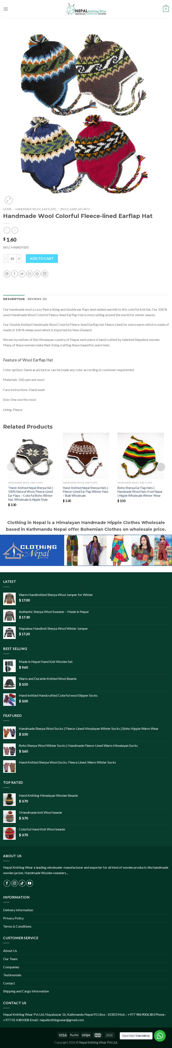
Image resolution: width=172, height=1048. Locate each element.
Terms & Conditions (17, 926)
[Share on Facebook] (14, 273)
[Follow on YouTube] (29, 883)
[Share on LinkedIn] (44, 273)
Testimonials (12, 975)
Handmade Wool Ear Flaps (36, 209)
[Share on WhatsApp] (7, 273)
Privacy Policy (13, 918)
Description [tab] (14, 299)
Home (7, 209)
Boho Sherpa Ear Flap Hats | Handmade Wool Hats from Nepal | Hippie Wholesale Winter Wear (139, 491)
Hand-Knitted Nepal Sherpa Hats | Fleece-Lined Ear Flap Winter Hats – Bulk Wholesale (85, 491)
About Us (10, 951)
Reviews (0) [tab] (37, 299)
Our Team (10, 959)
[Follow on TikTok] (22, 883)
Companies (11, 967)
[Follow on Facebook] (7, 883)
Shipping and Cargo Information (26, 991)
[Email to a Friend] (29, 273)
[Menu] (5, 9)
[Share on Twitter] (22, 273)
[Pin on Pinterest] (37, 273)
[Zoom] (9, 200)
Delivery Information (18, 910)
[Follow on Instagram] (14, 883)
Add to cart (41, 258)
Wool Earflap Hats (75, 209)
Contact (9, 983)
